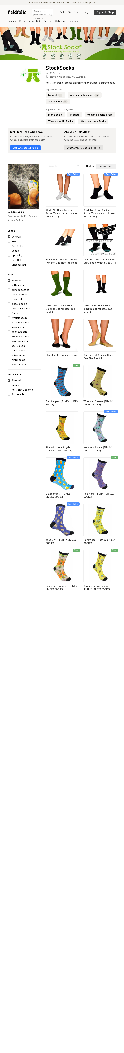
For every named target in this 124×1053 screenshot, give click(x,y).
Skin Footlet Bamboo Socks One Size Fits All (98, 357)
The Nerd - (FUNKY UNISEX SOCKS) (98, 495)
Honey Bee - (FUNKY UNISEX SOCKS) (99, 541)
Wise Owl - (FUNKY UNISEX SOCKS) (61, 541)
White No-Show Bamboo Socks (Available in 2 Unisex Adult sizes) (61, 213)
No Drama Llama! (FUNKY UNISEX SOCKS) (97, 449)
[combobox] (33, 14)
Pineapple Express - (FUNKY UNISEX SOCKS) (61, 588)
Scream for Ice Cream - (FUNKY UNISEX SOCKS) (96, 588)
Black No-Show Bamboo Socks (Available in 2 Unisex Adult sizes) (99, 213)
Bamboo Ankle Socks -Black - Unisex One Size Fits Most (61, 261)
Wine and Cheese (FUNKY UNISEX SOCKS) (98, 403)
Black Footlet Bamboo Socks (61, 355)
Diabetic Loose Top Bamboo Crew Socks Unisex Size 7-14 (99, 261)
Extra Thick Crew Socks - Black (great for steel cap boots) (97, 308)
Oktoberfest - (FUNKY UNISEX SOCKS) (58, 495)
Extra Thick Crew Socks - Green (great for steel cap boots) (60, 308)
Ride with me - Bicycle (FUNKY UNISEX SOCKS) (59, 449)
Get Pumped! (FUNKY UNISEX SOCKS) (62, 403)
